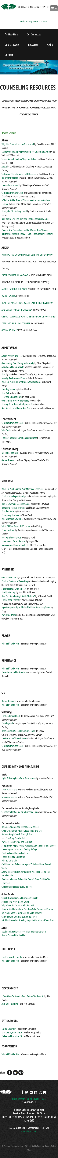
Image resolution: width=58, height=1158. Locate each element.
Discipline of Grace (10, 452)
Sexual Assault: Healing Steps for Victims (19, 159)
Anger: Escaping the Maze (14, 289)
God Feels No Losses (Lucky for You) (17, 886)
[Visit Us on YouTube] (35, 1092)
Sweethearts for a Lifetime (13, 541)
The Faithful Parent (10, 600)
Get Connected (34, 34)
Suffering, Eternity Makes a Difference (18, 174)
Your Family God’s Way (11, 537)
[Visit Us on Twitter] (26, 1092)
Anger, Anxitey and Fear (11, 355)
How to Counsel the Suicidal (13, 935)
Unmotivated (48, 316)
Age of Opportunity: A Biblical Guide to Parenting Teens (26, 607)
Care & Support (11, 44)
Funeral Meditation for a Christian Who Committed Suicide (27, 909)
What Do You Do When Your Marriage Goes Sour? (22, 489)
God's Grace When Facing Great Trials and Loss (21, 830)
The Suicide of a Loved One (13, 856)
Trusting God (7, 723)
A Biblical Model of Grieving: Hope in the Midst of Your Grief (27, 920)
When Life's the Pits (10, 643)
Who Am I (5, 430)
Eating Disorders (9, 1028)
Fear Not (5, 393)
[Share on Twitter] (15, 1072)
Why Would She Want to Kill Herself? (17, 905)
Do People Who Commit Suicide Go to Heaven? (21, 913)
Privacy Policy (50, 1146)
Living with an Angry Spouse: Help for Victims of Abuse (25, 151)
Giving (50, 44)
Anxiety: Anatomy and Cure (13, 378)
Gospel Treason (8, 460)
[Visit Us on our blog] (44, 1092)
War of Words (8, 296)
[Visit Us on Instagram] (40, 1092)
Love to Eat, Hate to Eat (11, 1032)
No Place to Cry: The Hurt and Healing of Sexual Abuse (25, 219)
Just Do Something (9, 1003)
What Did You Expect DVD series (15, 526)
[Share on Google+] (20, 1072)
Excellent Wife (7, 511)
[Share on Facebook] (9, 1072)
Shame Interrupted (9, 185)
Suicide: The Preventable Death (15, 901)
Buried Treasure (8, 701)
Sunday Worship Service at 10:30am (33, 21)
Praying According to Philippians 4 (16, 404)
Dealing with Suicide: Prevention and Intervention (23, 931)
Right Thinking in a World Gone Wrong (18, 778)
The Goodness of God (10, 716)
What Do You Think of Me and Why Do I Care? (21, 382)
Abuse (4, 166)
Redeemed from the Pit (11, 1036)
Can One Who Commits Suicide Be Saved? (19, 916)
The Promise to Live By (11, 957)
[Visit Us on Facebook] (22, 1092)
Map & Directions (29, 1131)
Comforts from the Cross (12, 192)
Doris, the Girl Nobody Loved (14, 211)
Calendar (8, 54)
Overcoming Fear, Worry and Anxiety (17, 363)
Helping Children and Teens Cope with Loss (20, 827)
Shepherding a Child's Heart (13, 588)
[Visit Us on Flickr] (31, 1092)
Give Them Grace (8, 577)
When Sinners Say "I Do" (12, 519)
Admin (29, 1150)
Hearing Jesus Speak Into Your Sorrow (18, 731)
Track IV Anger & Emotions (14, 275)
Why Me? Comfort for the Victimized (17, 144)
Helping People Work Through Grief (17, 834)
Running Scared (8, 389)
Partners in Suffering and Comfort (16, 842)
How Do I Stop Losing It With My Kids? (18, 596)
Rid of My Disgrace (9, 177)
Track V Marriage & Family (13, 496)
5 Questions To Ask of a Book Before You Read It (22, 996)
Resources (33, 44)
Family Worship (8, 592)
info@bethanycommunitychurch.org (29, 1098)
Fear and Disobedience (11, 397)
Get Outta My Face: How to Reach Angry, (21, 316)
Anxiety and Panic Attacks (12, 367)
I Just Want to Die (9, 789)
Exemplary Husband (10, 515)
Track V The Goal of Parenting (14, 581)
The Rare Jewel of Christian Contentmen (19, 437)
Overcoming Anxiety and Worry (15, 400)
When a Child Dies (9, 860)
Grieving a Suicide (9, 797)
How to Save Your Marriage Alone (15, 504)
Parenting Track (8, 615)
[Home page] (29, 9)
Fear (3, 374)
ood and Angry (10, 330)
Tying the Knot (8, 530)
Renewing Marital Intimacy (13, 507)
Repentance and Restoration (14, 672)
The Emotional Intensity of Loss (15, 853)
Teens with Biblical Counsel (15, 323)
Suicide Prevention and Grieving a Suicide (19, 898)
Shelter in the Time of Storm (14, 738)
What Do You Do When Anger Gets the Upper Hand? (27, 254)
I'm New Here (11, 34)
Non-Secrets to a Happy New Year (15, 408)
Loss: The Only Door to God (13, 838)
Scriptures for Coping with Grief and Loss (19, 812)
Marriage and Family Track (13, 545)
